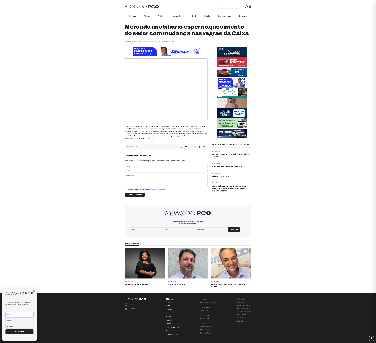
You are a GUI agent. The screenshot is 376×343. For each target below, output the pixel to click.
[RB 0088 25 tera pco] (232, 72)
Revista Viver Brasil (172, 334)
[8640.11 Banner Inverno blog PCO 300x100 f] (232, 113)
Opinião (207, 16)
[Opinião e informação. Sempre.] (142, 6)
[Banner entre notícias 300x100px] (232, 82)
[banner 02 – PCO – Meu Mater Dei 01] (232, 93)
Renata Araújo (241, 318)
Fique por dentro (178, 16)
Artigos (161, 16)
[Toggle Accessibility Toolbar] (371, 338)
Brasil (194, 16)
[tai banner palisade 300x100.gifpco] (232, 133)
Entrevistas (243, 16)
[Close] (34, 291)
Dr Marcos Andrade (243, 305)
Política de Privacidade (157, 189)
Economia (132, 16)
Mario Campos (241, 315)
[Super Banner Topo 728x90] (166, 51)
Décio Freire (240, 302)
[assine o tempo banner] (232, 123)
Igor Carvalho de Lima (243, 311)
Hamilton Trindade (242, 308)
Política (147, 16)
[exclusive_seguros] (232, 52)
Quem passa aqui (224, 16)
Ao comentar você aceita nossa (146, 189)
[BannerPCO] (232, 103)
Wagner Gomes (241, 321)
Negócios (169, 320)
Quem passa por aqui (172, 327)
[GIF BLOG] (232, 62)
